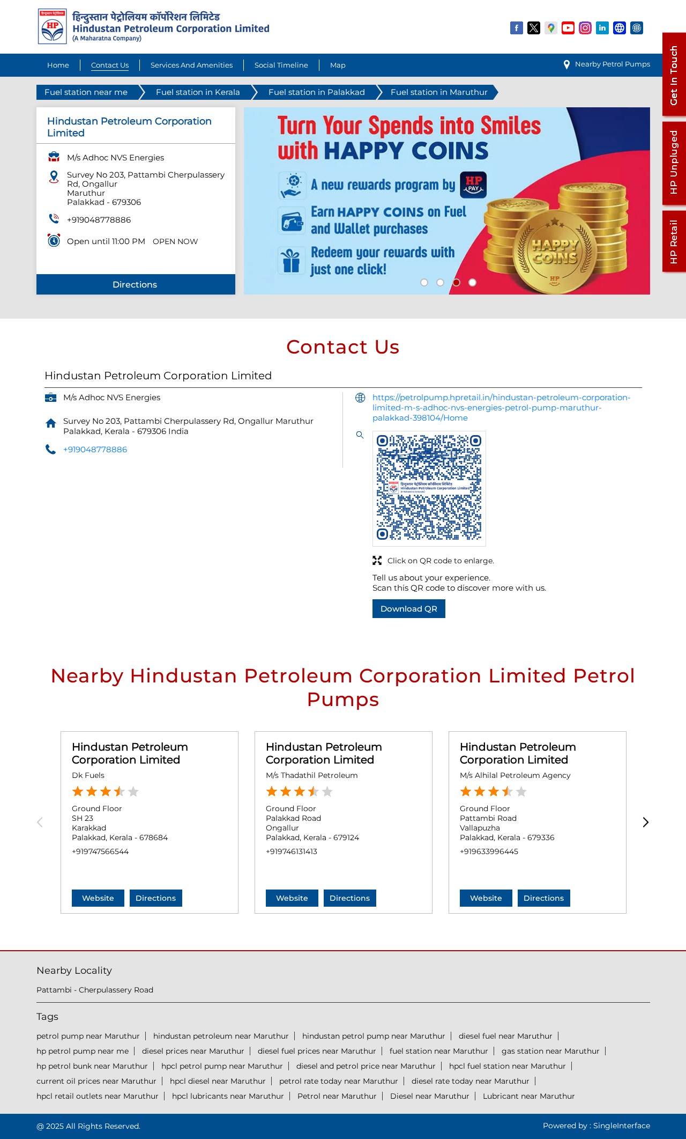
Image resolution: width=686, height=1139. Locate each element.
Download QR (409, 609)
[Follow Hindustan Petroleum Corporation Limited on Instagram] (585, 27)
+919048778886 (99, 220)
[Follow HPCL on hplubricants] (637, 27)
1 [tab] (423, 281)
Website (98, 898)
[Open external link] (673, 116)
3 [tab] (455, 281)
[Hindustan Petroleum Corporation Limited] (153, 41)
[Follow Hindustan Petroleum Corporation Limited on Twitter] (534, 27)
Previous (43, 822)
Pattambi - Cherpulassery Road (94, 990)
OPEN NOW (175, 241)
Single (621, 1125)
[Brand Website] (620, 27)
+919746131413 (291, 851)
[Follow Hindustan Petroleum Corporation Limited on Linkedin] (602, 27)
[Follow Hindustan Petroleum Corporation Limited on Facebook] (517, 27)
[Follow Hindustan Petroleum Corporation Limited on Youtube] (568, 27)
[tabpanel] (447, 201)
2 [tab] (439, 281)
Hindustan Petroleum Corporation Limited (130, 753)
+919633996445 (489, 851)
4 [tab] (471, 281)
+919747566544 (100, 851)
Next (643, 822)
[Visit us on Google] (551, 27)
